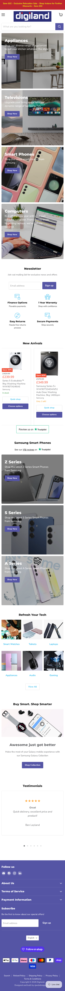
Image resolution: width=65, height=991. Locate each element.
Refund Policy (19, 975)
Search (7, 975)
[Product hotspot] (42, 724)
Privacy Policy (52, 975)
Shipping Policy (35, 975)
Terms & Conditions (32, 979)
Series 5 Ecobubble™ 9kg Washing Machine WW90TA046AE (13, 383)
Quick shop (15, 399)
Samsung (6, 389)
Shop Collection (32, 765)
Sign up (49, 285)
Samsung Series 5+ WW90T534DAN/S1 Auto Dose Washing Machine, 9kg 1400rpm (48, 391)
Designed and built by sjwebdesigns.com (33, 985)
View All (32, 686)
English (31, 937)
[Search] (59, 26)
